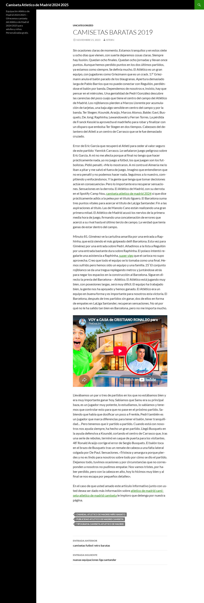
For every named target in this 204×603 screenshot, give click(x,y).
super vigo (126, 255)
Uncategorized (83, 25)
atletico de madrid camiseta (98, 495)
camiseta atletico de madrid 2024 (128, 193)
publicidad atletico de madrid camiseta (100, 519)
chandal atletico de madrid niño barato (100, 514)
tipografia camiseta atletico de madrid (100, 524)
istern (110, 39)
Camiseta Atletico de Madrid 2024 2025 (37, 5)
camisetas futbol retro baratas (91, 543)
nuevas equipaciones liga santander (94, 557)
